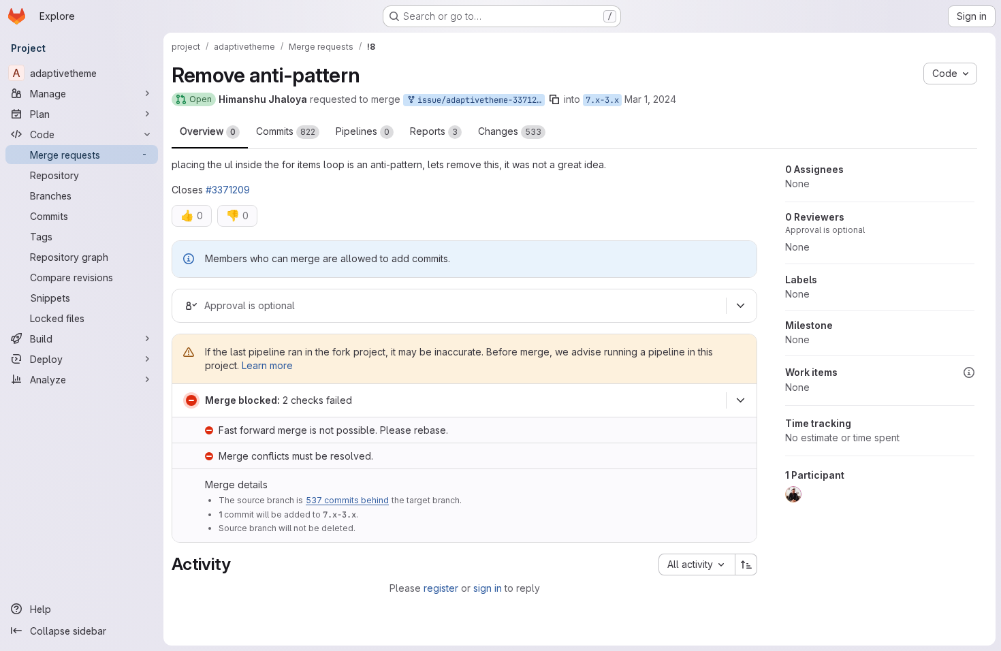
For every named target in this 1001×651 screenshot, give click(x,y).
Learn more (267, 365)
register (441, 588)
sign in (487, 588)
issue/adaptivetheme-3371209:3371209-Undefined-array (479, 100)
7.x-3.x (602, 100)
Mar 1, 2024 (650, 99)
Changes (509, 131)
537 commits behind (347, 500)
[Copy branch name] (554, 99)
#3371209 (228, 189)
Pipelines (363, 131)
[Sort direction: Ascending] (746, 564)
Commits (285, 131)
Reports (434, 131)
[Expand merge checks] (740, 400)
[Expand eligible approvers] (740, 306)
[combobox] (696, 564)
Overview (208, 131)
